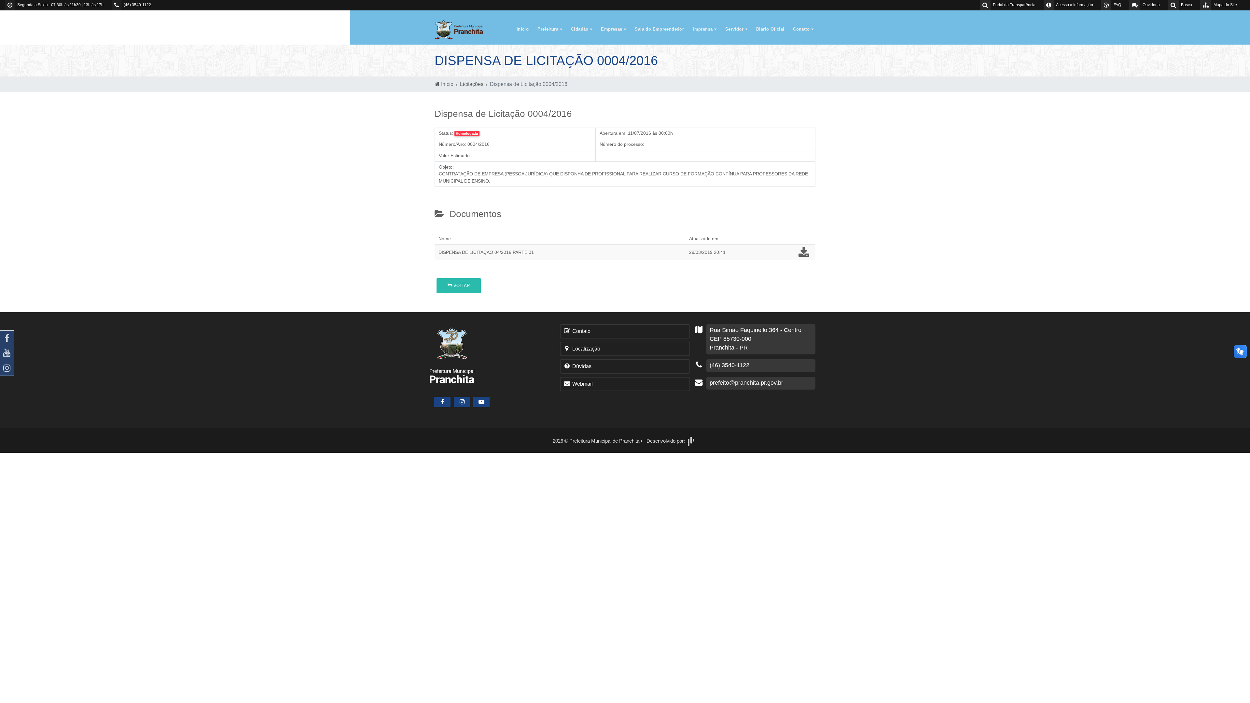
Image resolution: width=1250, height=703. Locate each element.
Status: (446, 133)
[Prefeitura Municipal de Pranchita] (462, 29)
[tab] (440, 231)
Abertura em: (613, 133)
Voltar (461, 285)
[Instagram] (7, 368)
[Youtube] (7, 353)
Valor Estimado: (455, 155)
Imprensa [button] (703, 29)
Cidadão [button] (580, 29)
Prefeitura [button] (548, 29)
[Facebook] (7, 338)
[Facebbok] (442, 402)
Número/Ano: (452, 144)
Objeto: (446, 167)
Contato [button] (802, 29)
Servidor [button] (735, 29)
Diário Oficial (770, 29)
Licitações (471, 84)
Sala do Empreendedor (659, 29)
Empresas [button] (612, 29)
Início (523, 29)
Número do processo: (622, 144)
